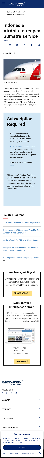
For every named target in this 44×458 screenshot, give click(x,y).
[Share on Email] (10, 45)
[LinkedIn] (16, 393)
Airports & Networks (15, 14)
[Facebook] (7, 393)
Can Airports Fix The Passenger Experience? (21, 258)
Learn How (21, 361)
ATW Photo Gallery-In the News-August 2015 (21, 223)
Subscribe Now (21, 293)
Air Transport (19, 12)
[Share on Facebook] (32, 45)
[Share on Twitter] (25, 45)
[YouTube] (11, 393)
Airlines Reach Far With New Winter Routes (20, 240)
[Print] (39, 45)
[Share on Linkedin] (17, 45)
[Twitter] (3, 393)
